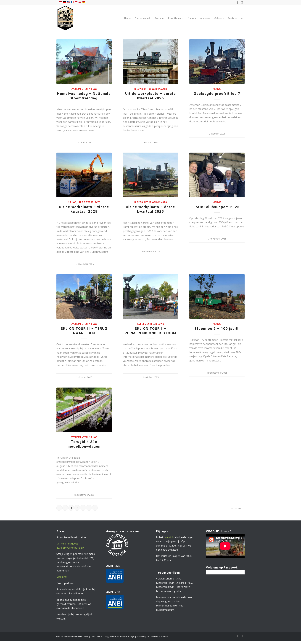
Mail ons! (61, 577)
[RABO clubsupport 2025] (217, 175)
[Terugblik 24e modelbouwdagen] (84, 410)
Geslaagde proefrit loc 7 (217, 94)
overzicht (169, 537)
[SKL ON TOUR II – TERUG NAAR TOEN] (84, 296)
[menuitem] (127, 18)
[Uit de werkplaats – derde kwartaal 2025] (150, 175)
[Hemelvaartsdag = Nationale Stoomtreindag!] (84, 61)
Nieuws (93, 89)
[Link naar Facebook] (237, 2)
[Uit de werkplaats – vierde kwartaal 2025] (84, 175)
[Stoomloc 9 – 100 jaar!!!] (217, 296)
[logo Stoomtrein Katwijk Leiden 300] (65, 18)
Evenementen (79, 89)
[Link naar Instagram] (242, 2)
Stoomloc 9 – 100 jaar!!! (217, 328)
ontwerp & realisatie (159, 636)
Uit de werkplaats (155, 89)
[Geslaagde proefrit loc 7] (217, 61)
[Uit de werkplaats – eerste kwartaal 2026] (150, 61)
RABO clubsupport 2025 (217, 207)
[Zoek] (242, 18)
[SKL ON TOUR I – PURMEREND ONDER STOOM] (150, 296)
